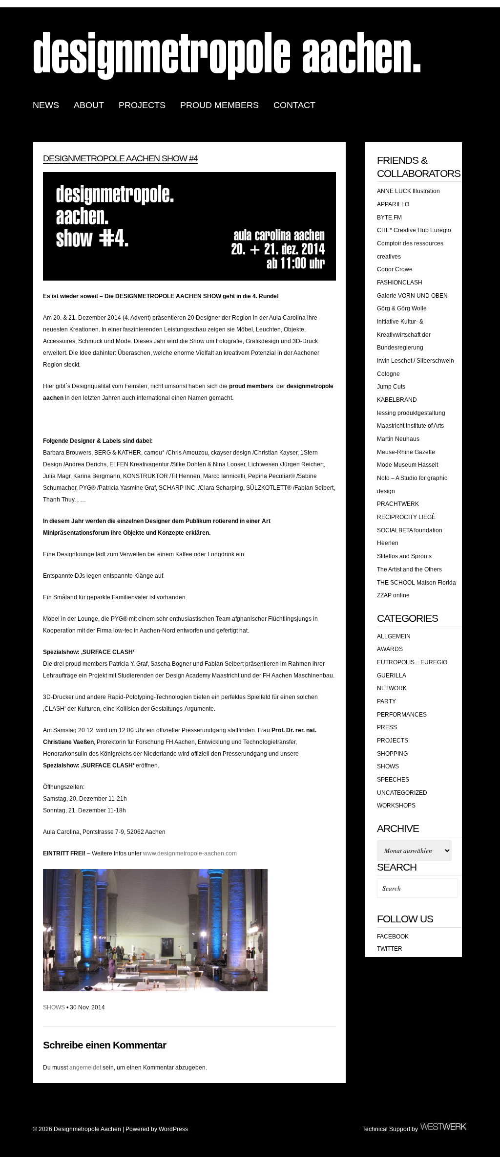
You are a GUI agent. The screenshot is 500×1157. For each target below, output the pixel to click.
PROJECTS (142, 105)
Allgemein (394, 636)
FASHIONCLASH (399, 282)
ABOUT (89, 105)
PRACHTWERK (398, 504)
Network (392, 688)
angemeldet (85, 1067)
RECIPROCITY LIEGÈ (406, 517)
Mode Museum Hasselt (407, 464)
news (46, 105)
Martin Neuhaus (398, 439)
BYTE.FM (389, 217)
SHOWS (54, 1007)
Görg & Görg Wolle (402, 308)
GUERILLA (391, 675)
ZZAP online (393, 595)
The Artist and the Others (409, 569)
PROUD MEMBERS (219, 105)
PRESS (387, 727)
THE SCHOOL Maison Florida (416, 582)
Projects (392, 740)
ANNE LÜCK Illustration (408, 191)
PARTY (386, 701)
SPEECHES (393, 779)
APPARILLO (393, 204)
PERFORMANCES (402, 714)
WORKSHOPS (396, 805)
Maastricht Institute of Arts (410, 425)
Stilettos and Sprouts (404, 556)
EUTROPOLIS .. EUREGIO (412, 662)
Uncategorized (402, 792)
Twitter (389, 948)
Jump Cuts (391, 386)
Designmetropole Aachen (228, 55)
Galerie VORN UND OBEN (412, 295)
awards (390, 649)
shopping (392, 753)
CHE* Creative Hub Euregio (414, 230)
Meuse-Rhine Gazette (406, 452)
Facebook (393, 936)
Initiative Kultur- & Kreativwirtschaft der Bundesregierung (404, 334)
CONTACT (294, 105)
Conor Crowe (395, 269)
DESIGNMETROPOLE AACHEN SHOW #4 (120, 158)
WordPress (173, 1129)
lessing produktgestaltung (411, 413)
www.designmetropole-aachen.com (190, 853)
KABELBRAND (397, 399)
